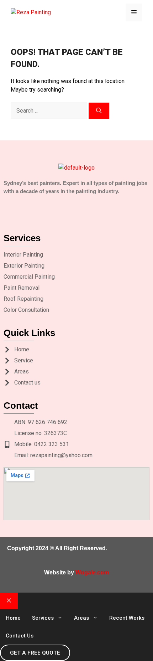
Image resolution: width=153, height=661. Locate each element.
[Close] (9, 601)
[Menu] (134, 12)
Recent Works (126, 618)
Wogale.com (92, 572)
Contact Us (19, 635)
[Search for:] (50, 110)
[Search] (99, 111)
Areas (81, 618)
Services (43, 618)
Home (13, 618)
